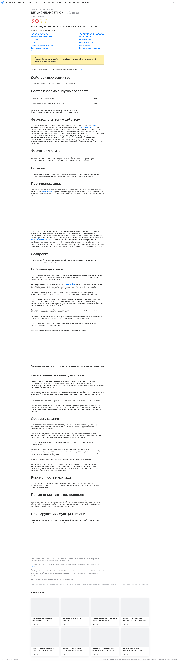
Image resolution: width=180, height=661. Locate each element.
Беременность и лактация (40, 48)
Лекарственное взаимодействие (42, 45)
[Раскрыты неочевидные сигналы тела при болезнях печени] (45, 642)
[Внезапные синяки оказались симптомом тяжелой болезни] (105, 642)
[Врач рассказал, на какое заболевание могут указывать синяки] (75, 642)
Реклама (16, 659)
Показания (34, 39)
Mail (3, 659)
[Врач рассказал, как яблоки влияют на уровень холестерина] (135, 612)
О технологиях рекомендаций (150, 659)
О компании (9, 659)
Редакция (105, 659)
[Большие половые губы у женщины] (75, 612)
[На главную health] (10, 2)
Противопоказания (85, 39)
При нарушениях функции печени (42, 51)
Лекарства (34, 9)
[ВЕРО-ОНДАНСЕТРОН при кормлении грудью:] (37, 21)
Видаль (33, 566)
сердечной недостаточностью (42, 239)
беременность (47, 192)
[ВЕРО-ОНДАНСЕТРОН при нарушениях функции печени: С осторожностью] (45, 21)
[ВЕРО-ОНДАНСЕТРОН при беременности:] (32, 21)
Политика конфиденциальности (168, 659)
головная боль (70, 284)
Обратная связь (135, 659)
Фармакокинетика (85, 36)
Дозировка (34, 42)
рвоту (94, 125)
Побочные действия (86, 42)
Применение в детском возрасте (90, 48)
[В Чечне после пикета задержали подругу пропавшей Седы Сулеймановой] (105, 612)
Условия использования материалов (120, 659)
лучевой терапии (84, 127)
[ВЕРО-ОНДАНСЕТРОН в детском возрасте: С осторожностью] (41, 21)
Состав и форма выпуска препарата (91, 33)
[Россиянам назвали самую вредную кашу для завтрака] (135, 642)
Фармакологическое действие (41, 36)
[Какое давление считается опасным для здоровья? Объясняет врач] (45, 612)
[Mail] (3, 2)
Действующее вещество (39, 33)
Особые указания (85, 45)
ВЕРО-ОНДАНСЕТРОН (46, 9)
